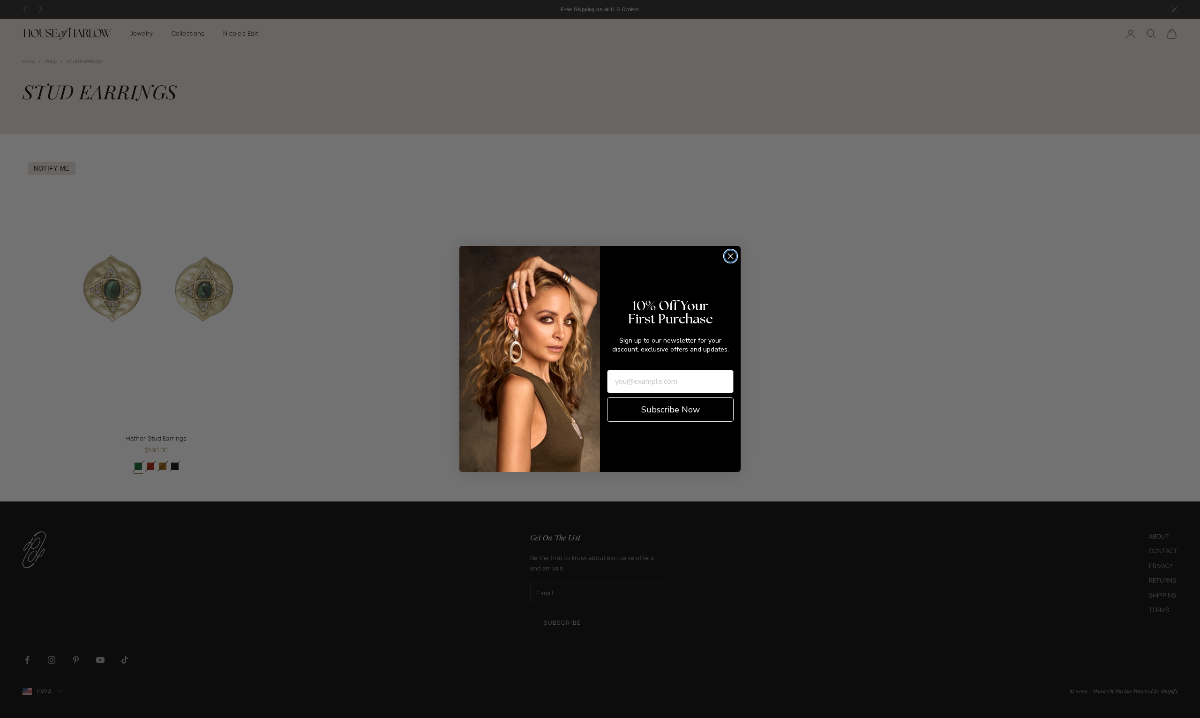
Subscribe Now (670, 409)
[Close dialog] (730, 256)
